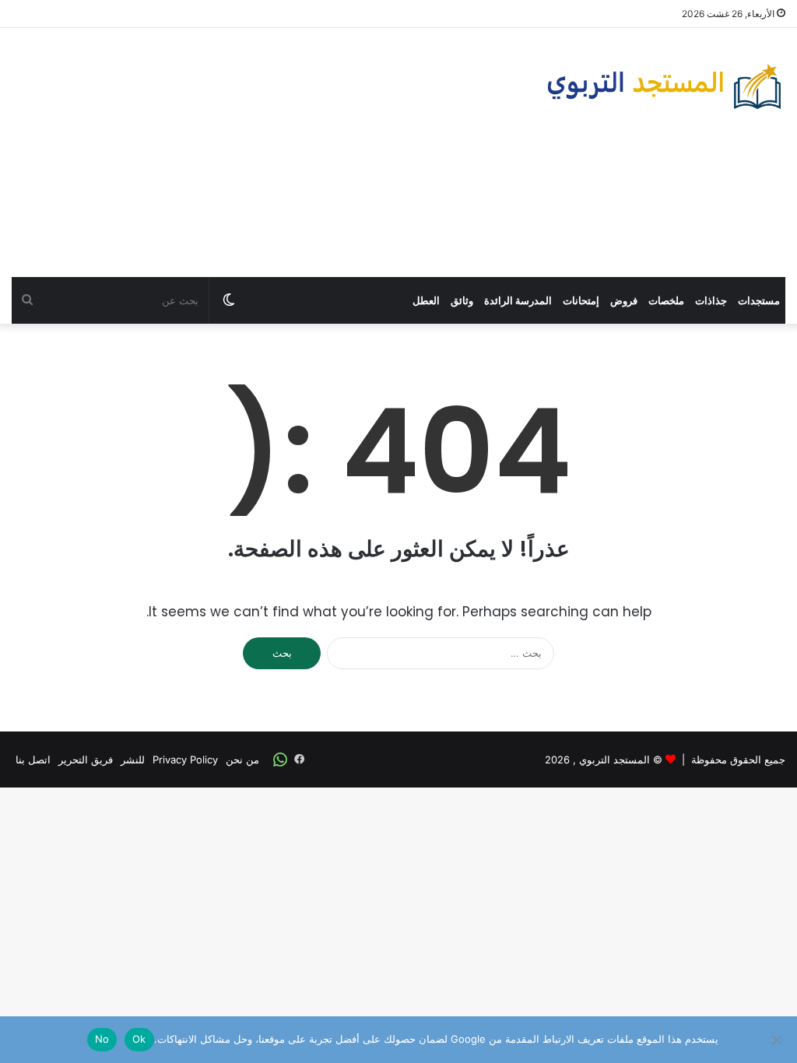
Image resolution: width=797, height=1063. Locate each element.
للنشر (133, 759)
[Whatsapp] (280, 759)
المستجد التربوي (614, 759)
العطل (426, 300)
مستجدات (759, 300)
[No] (777, 1039)
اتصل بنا (33, 759)
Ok (139, 1039)
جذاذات (711, 300)
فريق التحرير (85, 759)
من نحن (242, 759)
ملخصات (666, 300)
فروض (623, 300)
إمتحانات (581, 300)
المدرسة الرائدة (518, 300)
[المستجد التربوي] (664, 86)
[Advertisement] (266, 152)
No (102, 1039)
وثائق (462, 300)
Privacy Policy (185, 759)
